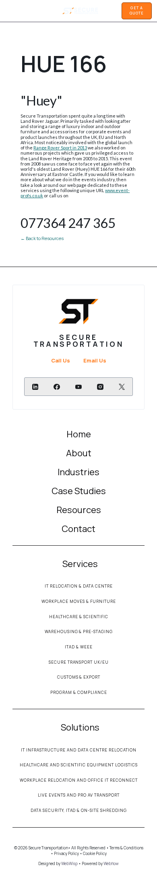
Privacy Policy (66, 853)
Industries (78, 472)
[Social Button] (35, 386)
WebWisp (69, 863)
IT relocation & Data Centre (79, 586)
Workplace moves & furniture (78, 601)
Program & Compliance (78, 692)
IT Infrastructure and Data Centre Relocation (78, 750)
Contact (78, 529)
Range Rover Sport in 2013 (60, 147)
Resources (78, 510)
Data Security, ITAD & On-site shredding (79, 810)
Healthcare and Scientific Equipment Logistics (79, 765)
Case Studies (79, 491)
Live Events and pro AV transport (79, 795)
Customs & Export (79, 677)
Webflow (111, 863)
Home (78, 434)
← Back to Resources (42, 238)
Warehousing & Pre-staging (79, 631)
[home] (78, 11)
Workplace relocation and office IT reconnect (79, 780)
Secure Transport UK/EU (79, 662)
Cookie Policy (95, 853)
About (78, 453)
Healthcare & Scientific (78, 616)
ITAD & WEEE (79, 647)
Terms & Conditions (126, 848)
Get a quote (136, 11)
